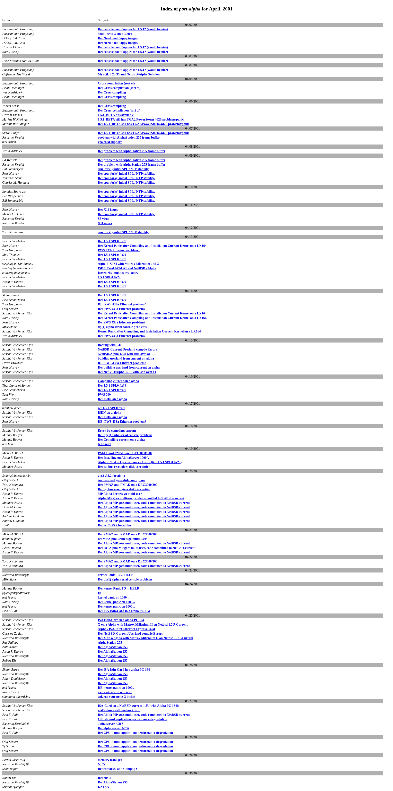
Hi (99, 593)
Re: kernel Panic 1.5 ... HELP (118, 588)
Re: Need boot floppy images (118, 38)
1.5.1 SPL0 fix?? (109, 277)
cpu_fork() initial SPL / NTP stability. (123, 169)
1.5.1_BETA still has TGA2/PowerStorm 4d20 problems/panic (141, 119)
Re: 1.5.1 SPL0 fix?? (112, 241)
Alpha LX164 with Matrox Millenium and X (128, 263)
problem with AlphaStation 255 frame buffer (129, 137)
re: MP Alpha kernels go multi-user (122, 539)
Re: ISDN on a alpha (112, 399)
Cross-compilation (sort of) (116, 83)
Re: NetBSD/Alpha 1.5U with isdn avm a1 (127, 372)
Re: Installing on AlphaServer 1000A (123, 457)
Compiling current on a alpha (118, 381)
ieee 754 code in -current (115, 692)
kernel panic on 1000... (113, 597)
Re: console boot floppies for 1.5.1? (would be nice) (133, 29)
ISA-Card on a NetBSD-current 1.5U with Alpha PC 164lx (138, 705)
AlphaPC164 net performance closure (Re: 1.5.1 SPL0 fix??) (140, 462)
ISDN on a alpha (109, 412)
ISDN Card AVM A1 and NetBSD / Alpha (127, 268)
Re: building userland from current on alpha (129, 367)
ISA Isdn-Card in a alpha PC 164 (121, 620)
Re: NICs (104, 778)
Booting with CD (109, 345)
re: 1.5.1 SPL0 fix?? (111, 408)
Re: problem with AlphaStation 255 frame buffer (131, 151)
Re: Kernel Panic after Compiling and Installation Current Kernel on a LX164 (152, 245)
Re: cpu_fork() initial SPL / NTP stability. (126, 173)
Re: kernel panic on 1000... (116, 602)
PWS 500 (104, 394)
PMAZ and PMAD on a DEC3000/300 (125, 453)
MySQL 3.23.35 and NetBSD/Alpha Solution (129, 74)
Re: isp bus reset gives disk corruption (124, 466)
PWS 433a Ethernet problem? (119, 250)
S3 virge (103, 218)
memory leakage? (110, 759)
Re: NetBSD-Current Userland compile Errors (130, 633)
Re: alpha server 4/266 (113, 728)
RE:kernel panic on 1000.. (116, 687)
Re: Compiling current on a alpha (121, 439)
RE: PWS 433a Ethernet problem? (122, 304)
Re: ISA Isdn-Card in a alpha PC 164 (124, 611)
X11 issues (105, 223)
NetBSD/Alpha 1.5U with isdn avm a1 (124, 354)
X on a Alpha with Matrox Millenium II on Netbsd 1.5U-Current (142, 624)
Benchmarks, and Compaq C (118, 769)
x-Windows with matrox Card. (119, 710)
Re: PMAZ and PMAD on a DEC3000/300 (127, 484)
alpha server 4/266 (110, 723)
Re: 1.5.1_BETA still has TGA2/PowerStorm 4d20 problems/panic (143, 124)
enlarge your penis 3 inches (116, 696)
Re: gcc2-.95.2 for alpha (114, 525)
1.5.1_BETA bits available (116, 115)
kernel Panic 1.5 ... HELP (115, 575)
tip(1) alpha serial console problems (122, 327)
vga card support (110, 142)
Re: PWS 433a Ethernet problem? (121, 309)
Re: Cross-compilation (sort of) (119, 88)
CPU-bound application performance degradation (132, 719)
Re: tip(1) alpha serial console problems (125, 435)
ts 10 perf (104, 444)
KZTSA (103, 787)
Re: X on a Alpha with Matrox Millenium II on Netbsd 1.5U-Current (145, 638)
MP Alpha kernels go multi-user (120, 493)
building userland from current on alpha (126, 358)
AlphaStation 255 (110, 642)
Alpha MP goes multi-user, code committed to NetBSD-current (141, 498)
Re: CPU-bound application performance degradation (135, 732)
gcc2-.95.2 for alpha (111, 475)
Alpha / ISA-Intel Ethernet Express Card (126, 629)
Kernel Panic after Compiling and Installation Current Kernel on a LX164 (149, 331)
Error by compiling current (117, 430)
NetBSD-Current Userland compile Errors (127, 349)
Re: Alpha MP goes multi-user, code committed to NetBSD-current (144, 502)
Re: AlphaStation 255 (113, 647)
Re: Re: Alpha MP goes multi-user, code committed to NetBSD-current (146, 548)
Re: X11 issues (108, 209)
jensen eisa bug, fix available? (118, 272)
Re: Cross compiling (112, 92)
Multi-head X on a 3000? (115, 33)
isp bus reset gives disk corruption (121, 480)
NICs (101, 764)
